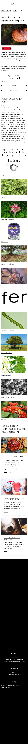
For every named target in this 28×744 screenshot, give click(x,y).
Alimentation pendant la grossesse (14, 659)
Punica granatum (6, 353)
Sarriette (3, 197)
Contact (14, 672)
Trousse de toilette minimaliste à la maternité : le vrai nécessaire (14, 498)
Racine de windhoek (7, 264)
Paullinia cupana (6, 375)
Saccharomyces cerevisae (8, 397)
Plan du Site (14, 656)
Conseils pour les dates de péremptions (14, 661)
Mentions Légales (14, 674)
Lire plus (7, 472)
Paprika (3, 175)
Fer (2, 308)
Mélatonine (4, 242)
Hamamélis (4, 286)
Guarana (3, 419)
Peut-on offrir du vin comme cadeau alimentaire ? (12, 538)
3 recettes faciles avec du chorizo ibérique (13, 457)
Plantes (15, 10)
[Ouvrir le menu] (18, 4)
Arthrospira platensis (7, 331)
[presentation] (14, 165)
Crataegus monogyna (7, 220)
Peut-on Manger (6, 10)
